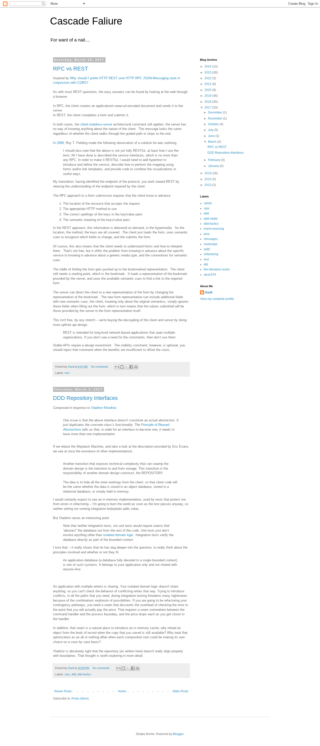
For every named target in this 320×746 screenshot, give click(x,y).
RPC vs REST (70, 68)
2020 (208, 90)
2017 (208, 107)
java (207, 234)
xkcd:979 (210, 274)
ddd (74, 674)
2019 (208, 95)
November (215, 118)
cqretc (208, 203)
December (215, 112)
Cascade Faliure (86, 20)
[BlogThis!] (121, 366)
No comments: (100, 366)
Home (122, 691)
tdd (206, 264)
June (212, 136)
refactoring (211, 254)
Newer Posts (63, 691)
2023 (208, 72)
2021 (208, 84)
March (212, 141)
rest (66, 372)
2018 (208, 101)
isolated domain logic (118, 535)
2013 (208, 185)
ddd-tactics (84, 674)
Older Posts (180, 691)
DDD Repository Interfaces (85, 398)
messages (211, 239)
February (214, 160)
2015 (208, 179)
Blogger (178, 734)
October (214, 124)
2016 (208, 173)
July (211, 130)
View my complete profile (217, 299)
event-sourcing (214, 228)
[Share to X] (126, 366)
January (214, 166)
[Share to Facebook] (131, 366)
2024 (208, 66)
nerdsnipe (211, 244)
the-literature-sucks (217, 269)
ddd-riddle (211, 218)
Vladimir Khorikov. (104, 408)
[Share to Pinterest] (136, 366)
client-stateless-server (96, 124)
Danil (208, 292)
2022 (208, 78)
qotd (207, 249)
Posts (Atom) (80, 698)
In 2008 (58, 143)
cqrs (67, 674)
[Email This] (117, 366)
